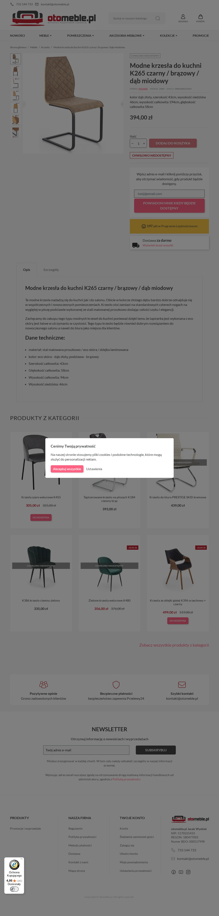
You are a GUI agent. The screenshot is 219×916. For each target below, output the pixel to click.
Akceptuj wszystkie (67, 469)
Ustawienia (94, 469)
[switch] (14, 889)
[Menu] (21, 859)
